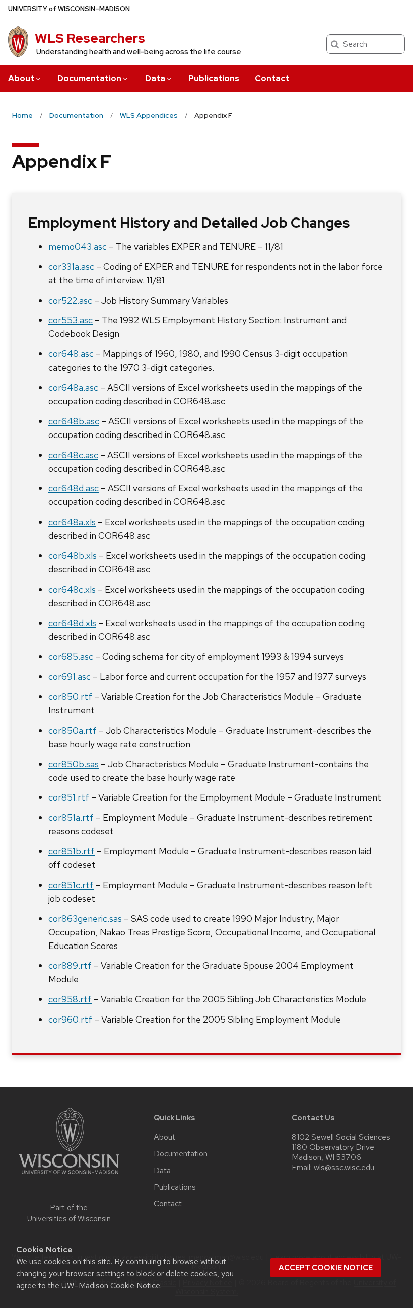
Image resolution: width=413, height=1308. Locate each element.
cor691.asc (69, 676)
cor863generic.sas (85, 918)
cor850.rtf (70, 696)
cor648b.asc (73, 421)
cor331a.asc (71, 266)
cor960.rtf (70, 1019)
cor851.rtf (68, 797)
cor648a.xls (72, 522)
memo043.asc (77, 246)
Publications (213, 78)
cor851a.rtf (71, 817)
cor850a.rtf (72, 730)
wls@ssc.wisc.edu (344, 1167)
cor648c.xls (72, 589)
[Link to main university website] (69, 1176)
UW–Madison (69, 9)
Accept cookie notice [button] (326, 1268)
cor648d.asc (73, 488)
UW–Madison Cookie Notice (110, 1285)
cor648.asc (71, 353)
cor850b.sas (73, 764)
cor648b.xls (72, 555)
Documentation (89, 78)
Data (155, 78)
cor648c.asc (73, 455)
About (21, 78)
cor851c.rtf (71, 885)
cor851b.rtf (71, 851)
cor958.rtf (70, 999)
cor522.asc (70, 300)
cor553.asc (70, 320)
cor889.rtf (70, 965)
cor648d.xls (72, 623)
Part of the (69, 1213)
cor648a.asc (73, 387)
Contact (272, 78)
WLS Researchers (90, 38)
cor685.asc (70, 656)
